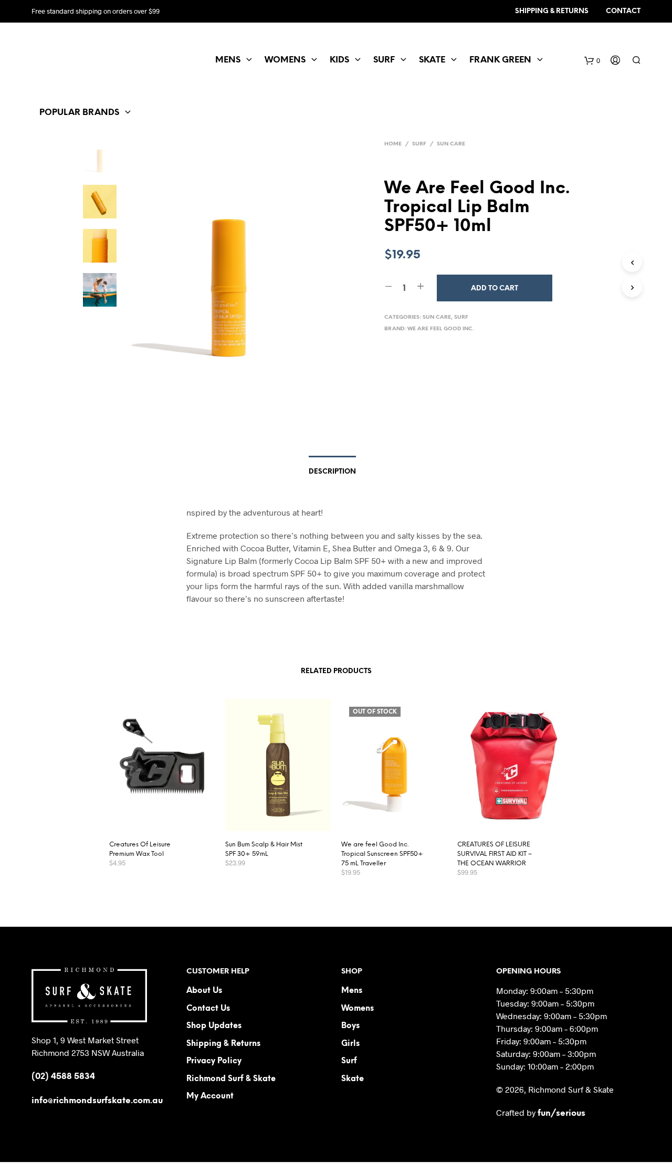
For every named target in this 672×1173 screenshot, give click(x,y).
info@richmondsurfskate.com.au (97, 1100)
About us (204, 991)
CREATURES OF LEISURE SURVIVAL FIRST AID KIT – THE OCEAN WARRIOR (494, 854)
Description (332, 471)
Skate (432, 60)
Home (393, 144)
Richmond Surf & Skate (231, 1079)
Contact (623, 11)
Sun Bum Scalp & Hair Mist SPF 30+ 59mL (263, 849)
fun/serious (561, 1113)
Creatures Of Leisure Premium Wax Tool (140, 849)
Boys (350, 1026)
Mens (227, 60)
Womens (285, 60)
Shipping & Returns (552, 11)
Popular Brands (79, 112)
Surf (384, 60)
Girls (350, 1044)
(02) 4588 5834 (63, 1076)
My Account (210, 1096)
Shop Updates (214, 1026)
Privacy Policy (214, 1061)
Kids (339, 60)
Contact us (208, 1008)
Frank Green (500, 60)
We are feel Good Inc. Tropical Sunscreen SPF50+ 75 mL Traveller (382, 854)
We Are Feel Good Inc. (440, 329)
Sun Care (451, 144)
